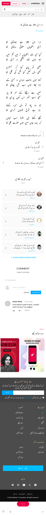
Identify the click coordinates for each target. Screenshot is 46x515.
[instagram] (18, 485)
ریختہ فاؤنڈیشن (19, 413)
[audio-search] (5, 9)
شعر (29, 14)
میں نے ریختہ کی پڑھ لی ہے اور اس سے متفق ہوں (23, 397)
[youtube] (24, 485)
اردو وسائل (41, 428)
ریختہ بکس (20, 457)
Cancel (26, 292)
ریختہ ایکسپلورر (19, 433)
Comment (36, 292)
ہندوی (21, 447)
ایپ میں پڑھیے (23, 504)
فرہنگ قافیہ (41, 418)
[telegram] (12, 485)
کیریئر (21, 428)
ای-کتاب (15, 14)
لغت (25, 14)
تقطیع (42, 423)
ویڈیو (20, 14)
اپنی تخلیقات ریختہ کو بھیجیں (37, 433)
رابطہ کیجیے (20, 423)
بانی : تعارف (19, 418)
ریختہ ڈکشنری (19, 452)
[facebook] (35, 485)
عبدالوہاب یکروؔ (40, 30)
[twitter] (30, 485)
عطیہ (43, 413)
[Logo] (35, 3)
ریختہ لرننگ (41, 452)
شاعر (32, 14)
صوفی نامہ (41, 447)
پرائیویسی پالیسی (28, 397)
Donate (15, 3)
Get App (6, 3)
